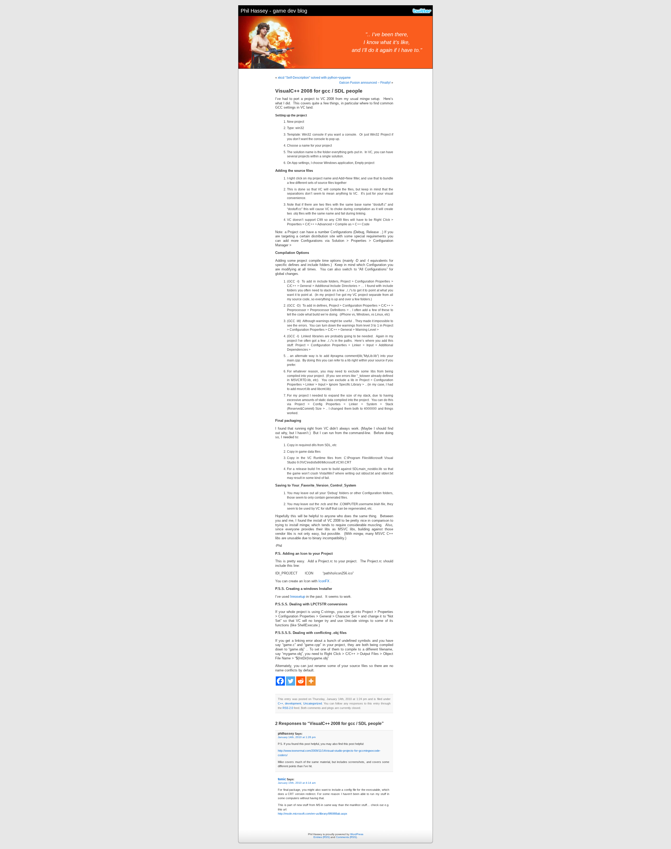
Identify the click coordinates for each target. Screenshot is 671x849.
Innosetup (297, 597)
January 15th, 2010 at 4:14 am (297, 782)
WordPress (356, 834)
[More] (311, 681)
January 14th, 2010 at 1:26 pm (297, 737)
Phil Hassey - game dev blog (274, 11)
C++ (280, 703)
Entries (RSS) (321, 837)
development (293, 703)
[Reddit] (300, 681)
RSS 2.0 (288, 707)
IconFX (323, 581)
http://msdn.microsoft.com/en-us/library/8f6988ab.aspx (312, 813)
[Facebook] (280, 681)
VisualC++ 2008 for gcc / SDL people (318, 91)
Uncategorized (312, 703)
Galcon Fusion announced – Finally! (365, 82)
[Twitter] (290, 681)
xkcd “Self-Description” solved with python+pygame (314, 77)
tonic (282, 779)
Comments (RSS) (346, 837)
